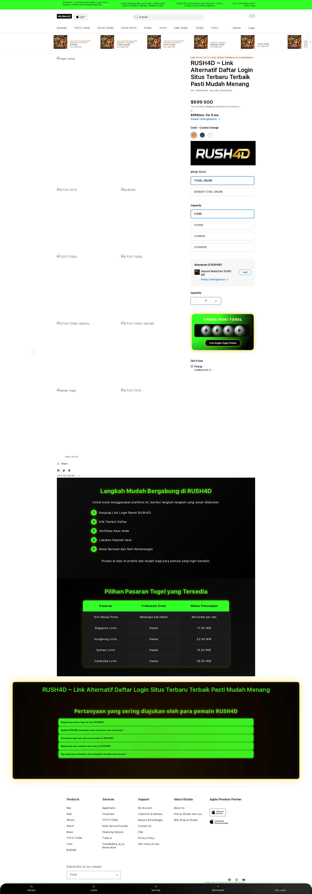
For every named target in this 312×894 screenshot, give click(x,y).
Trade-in (107, 838)
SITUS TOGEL (106, 28)
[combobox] (168, 17)
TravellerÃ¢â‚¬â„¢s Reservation (113, 846)
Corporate (108, 814)
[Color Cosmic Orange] (194, 135)
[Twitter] (64, 471)
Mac (69, 808)
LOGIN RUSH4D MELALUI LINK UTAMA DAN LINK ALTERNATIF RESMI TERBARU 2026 (143, 4)
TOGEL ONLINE (203, 180)
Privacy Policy (146, 838)
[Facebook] (59, 471)
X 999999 (200, 247)
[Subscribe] (116, 875)
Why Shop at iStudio (186, 820)
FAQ (140, 832)
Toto (69, 844)
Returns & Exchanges (150, 820)
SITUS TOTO (128, 28)
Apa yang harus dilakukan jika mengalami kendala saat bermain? (94, 754)
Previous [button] (58, 4)
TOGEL (148, 28)
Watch (70, 826)
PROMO (31, 890)
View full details (66, 475)
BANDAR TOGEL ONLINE (208, 191)
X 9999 (198, 225)
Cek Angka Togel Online (222, 343)
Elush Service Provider (115, 826)
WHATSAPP (218, 890)
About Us (179, 808)
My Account (145, 808)
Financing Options (112, 832)
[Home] (64, 16)
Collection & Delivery (150, 814)
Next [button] (253, 4)
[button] (62, 28)
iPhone (71, 820)
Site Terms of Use (148, 844)
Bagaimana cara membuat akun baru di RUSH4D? (86, 746)
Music (70, 832)
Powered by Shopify (235, 882)
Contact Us (144, 826)
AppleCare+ (109, 808)
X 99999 (199, 236)
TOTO (163, 28)
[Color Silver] (210, 135)
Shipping (210, 107)
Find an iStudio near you (188, 814)
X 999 (198, 213)
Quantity (196, 292)
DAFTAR (156, 890)
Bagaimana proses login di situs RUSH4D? (82, 722)
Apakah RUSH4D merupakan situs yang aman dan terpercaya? (92, 730)
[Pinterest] (70, 471)
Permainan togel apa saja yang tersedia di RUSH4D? (87, 738)
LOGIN (93, 890)
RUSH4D (62, 28)
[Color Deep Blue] (202, 135)
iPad (69, 814)
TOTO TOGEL (82, 28)
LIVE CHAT (280, 890)
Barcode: (214, 90)
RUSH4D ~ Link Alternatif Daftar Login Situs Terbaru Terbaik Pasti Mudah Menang (85, 4)
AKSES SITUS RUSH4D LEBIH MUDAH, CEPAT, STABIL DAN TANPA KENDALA (199, 4)
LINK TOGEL (181, 28)
